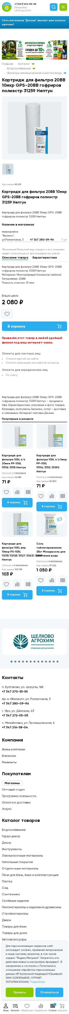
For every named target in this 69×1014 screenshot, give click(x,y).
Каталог (24, 64)
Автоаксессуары (14, 939)
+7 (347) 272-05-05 (25, 4)
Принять (19, 992)
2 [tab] (15, 662)
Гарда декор (11, 836)
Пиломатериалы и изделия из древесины (31, 907)
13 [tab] (57, 662)
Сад (5, 888)
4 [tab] (23, 662)
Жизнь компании (13, 749)
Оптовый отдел (13, 789)
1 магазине (14, 473)
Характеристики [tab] (44, 257)
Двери (6, 920)
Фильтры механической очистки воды (35, 73)
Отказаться (49, 992)
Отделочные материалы (20, 868)
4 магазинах (49, 477)
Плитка (7, 881)
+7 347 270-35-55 (15, 691)
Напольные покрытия (17, 862)
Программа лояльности (19, 796)
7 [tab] (34, 662)
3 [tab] (19, 662)
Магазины (12, 783)
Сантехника (11, 894)
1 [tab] (11, 662)
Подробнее (37, 981)
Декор (6, 842)
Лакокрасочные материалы (22, 855)
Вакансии (9, 756)
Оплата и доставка (16, 802)
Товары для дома (14, 933)
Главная (7, 64)
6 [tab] (31, 662)
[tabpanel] (34, 641)
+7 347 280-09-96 (42, 239)
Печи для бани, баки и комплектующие (30, 875)
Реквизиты (9, 762)
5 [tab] (27, 662)
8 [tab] (38, 662)
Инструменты (12, 849)
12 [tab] (54, 662)
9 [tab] (42, 662)
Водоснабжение (19, 68)
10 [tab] (46, 662)
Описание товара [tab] (15, 257)
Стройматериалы (15, 913)
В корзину (16, 326)
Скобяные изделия (15, 900)
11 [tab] (50, 662)
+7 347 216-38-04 (15, 727)
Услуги (6, 809)
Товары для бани (14, 926)
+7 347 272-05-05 (15, 715)
